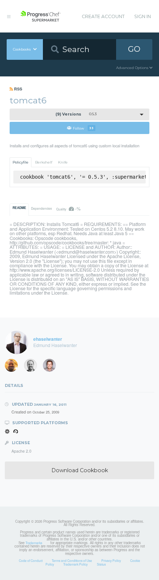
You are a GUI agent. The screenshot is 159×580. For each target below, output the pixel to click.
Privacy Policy (111, 560)
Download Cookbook (79, 470)
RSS (17, 89)
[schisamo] (52, 367)
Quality (68, 208)
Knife (63, 162)
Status (101, 564)
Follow (83, 128)
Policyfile (20, 162)
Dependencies (41, 208)
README (19, 208)
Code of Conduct (31, 560)
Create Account (103, 16)
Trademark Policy (75, 564)
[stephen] (14, 367)
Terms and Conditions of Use (72, 560)
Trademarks (34, 542)
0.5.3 (76, 114)
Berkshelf (43, 162)
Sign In (142, 16)
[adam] (33, 367)
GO (134, 49)
